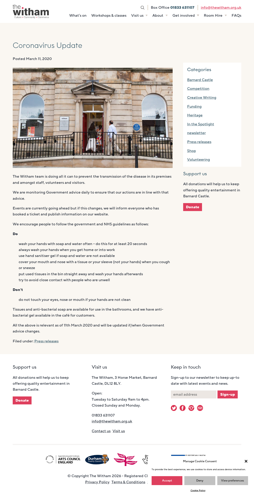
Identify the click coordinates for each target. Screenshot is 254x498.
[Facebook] (183, 408)
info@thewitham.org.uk (221, 7)
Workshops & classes (108, 15)
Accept (167, 480)
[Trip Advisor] (200, 408)
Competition (198, 88)
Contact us (101, 431)
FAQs (236, 15)
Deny (199, 480)
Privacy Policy (97, 482)
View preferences (232, 480)
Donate (192, 207)
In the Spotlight (200, 124)
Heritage (195, 115)
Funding (194, 106)
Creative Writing (201, 97)
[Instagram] (191, 408)
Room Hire (213, 15)
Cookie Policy (197, 490)
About (157, 15)
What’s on (78, 15)
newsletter (196, 133)
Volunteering (198, 159)
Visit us (137, 15)
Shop (191, 150)
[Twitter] (174, 408)
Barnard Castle (200, 79)
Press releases (46, 341)
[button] (246, 461)
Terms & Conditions (128, 482)
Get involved (183, 15)
